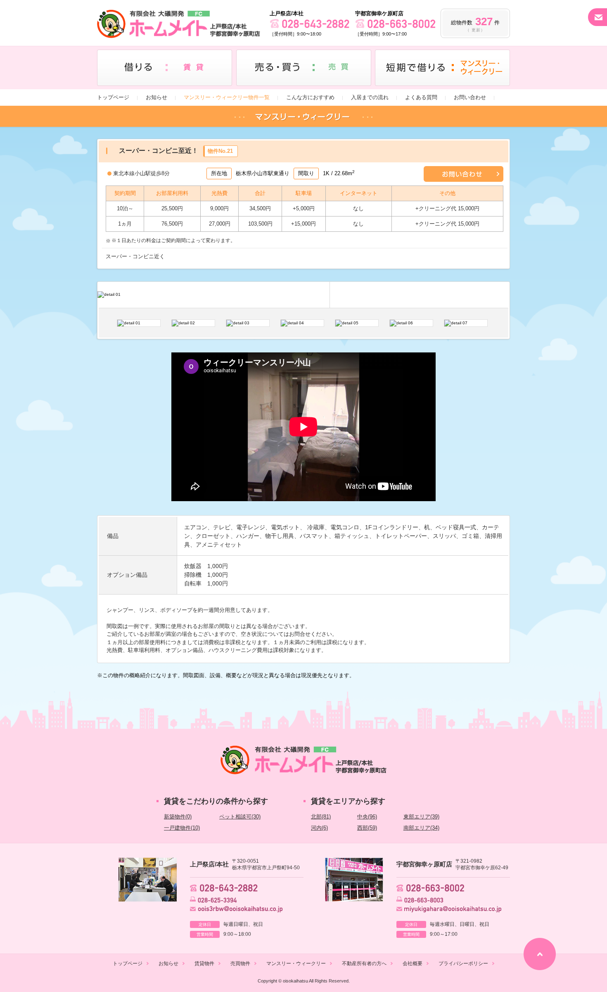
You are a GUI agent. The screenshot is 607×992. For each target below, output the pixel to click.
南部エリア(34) (421, 828)
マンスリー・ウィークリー (296, 963)
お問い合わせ (470, 97)
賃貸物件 (204, 963)
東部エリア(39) (421, 817)
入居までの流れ (370, 97)
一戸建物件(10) (182, 828)
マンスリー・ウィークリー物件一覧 (227, 97)
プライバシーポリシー (463, 963)
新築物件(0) (178, 817)
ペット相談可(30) (240, 817)
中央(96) (367, 817)
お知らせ (156, 97)
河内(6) (319, 828)
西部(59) (367, 828)
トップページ (113, 97)
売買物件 (240, 963)
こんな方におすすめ (310, 97)
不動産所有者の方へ (364, 963)
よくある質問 (421, 97)
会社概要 (412, 963)
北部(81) (321, 817)
